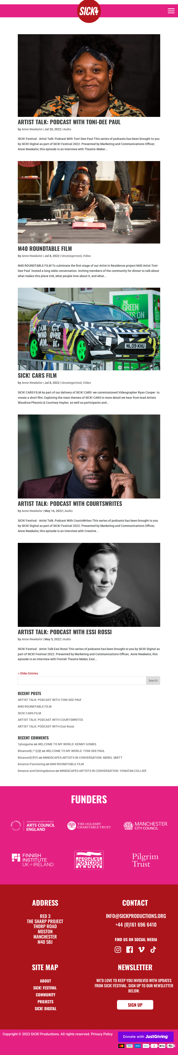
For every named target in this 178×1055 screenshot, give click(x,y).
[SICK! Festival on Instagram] (118, 949)
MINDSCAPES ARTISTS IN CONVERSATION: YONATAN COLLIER (103, 771)
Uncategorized (71, 256)
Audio (67, 129)
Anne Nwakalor (32, 129)
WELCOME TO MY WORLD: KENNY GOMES (67, 744)
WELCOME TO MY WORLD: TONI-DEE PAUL (75, 751)
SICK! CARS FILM (37, 375)
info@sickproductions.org (136, 915)
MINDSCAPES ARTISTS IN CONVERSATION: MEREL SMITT (82, 757)
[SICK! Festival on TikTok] (154, 949)
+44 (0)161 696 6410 (136, 924)
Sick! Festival (45, 987)
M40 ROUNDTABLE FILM (45, 248)
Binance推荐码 (28, 757)
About (45, 981)
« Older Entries (28, 673)
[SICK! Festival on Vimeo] (142, 949)
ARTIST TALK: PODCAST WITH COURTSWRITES (70, 503)
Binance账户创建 (29, 751)
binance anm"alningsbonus (36, 771)
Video (87, 256)
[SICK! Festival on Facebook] (130, 949)
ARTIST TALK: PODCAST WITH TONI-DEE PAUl (69, 122)
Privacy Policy (102, 1034)
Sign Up (135, 1005)
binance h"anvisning (31, 764)
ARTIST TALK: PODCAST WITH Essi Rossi (65, 632)
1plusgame (25, 744)
